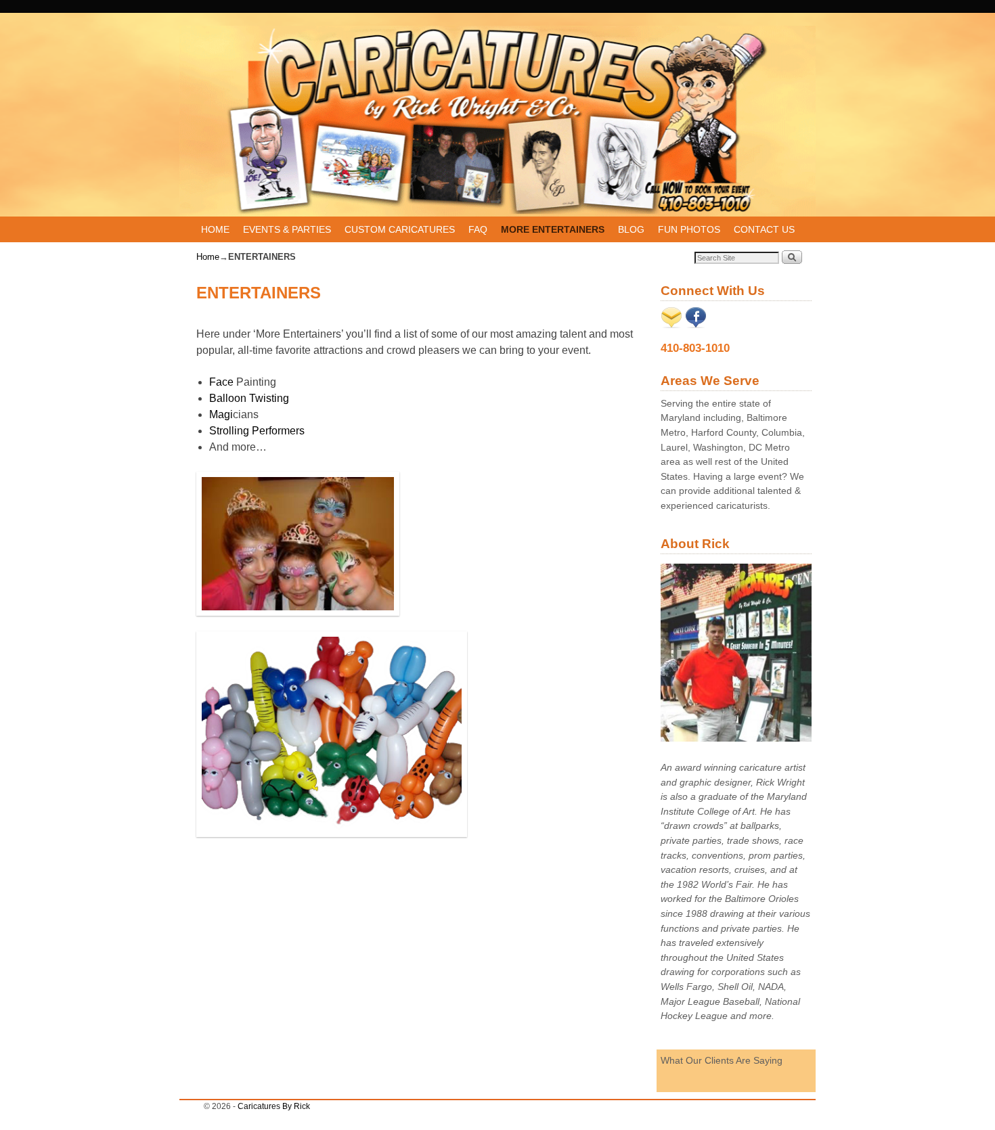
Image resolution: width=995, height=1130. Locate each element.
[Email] (671, 324)
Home (207, 257)
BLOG (631, 229)
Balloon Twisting (249, 398)
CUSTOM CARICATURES (400, 229)
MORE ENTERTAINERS (552, 229)
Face (222, 382)
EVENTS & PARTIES (287, 229)
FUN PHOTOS (689, 229)
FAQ (477, 229)
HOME (215, 229)
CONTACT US (764, 229)
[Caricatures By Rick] (497, 121)
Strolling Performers (257, 430)
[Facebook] (696, 324)
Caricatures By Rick (274, 1106)
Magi (221, 414)
